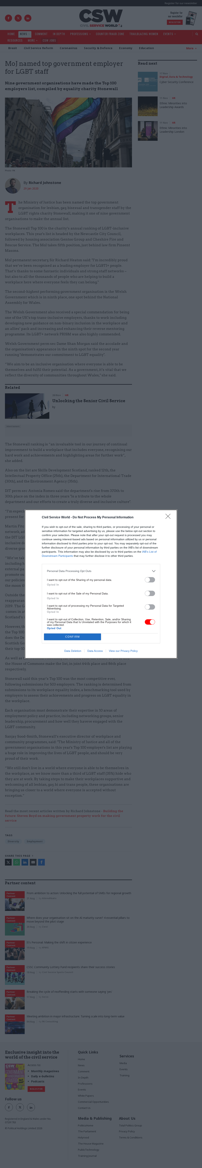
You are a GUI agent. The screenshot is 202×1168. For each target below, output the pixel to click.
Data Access (95, 650)
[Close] (169, 517)
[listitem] (101, 571)
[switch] (150, 579)
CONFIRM (72, 636)
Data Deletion (72, 650)
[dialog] (101, 584)
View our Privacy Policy (123, 650)
